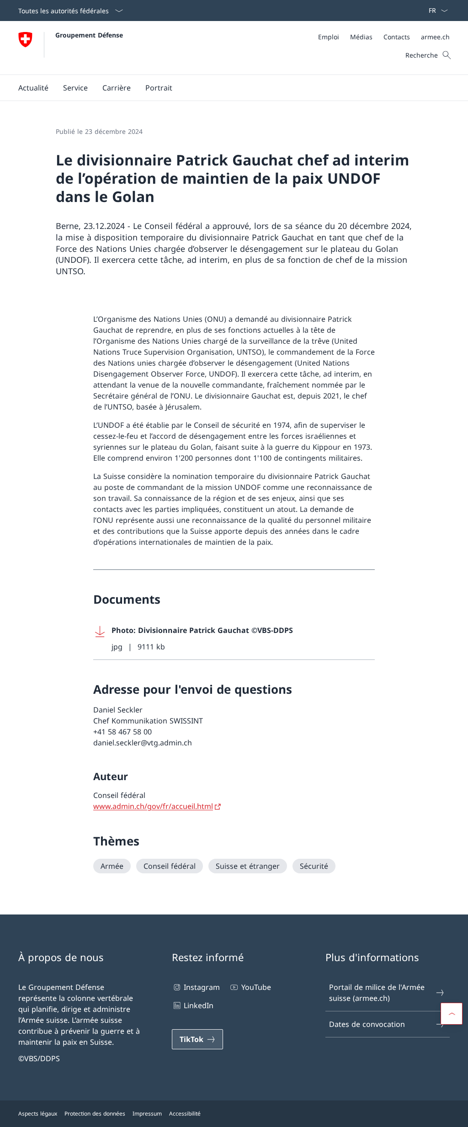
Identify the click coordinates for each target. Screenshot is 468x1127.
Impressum (147, 1113)
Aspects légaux (37, 1113)
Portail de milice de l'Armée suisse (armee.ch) (377, 992)
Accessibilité (185, 1113)
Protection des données (94, 1113)
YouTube (256, 987)
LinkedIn (198, 1005)
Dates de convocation (367, 1024)
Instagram (202, 987)
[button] (33, 88)
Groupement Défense (89, 35)
